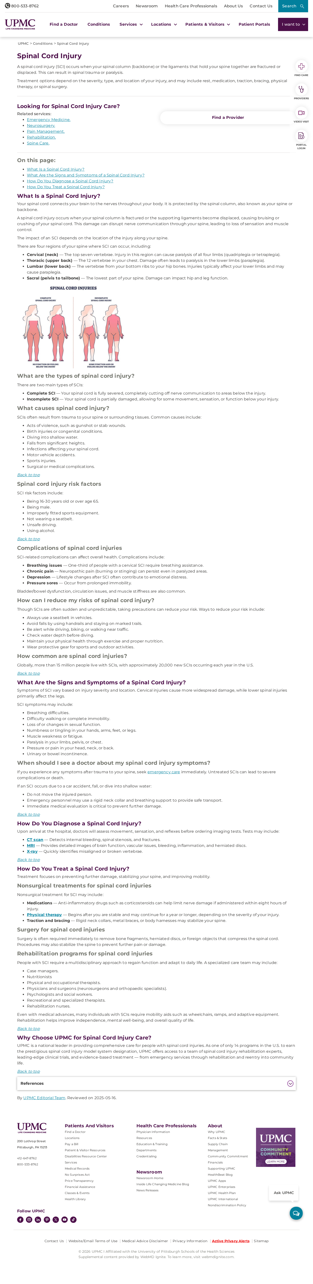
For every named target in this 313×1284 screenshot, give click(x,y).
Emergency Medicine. (48, 119)
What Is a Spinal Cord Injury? (56, 169)
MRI (31, 845)
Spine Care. (38, 143)
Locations (72, 1138)
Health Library (75, 1199)
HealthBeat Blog (220, 1174)
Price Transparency (79, 1181)
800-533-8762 (24, 6)
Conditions (99, 24)
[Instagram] (29, 1220)
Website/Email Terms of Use (93, 1241)
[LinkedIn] (38, 1220)
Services (71, 1162)
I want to (291, 24)
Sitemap (261, 1241)
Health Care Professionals (191, 6)
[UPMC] (20, 24)
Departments (146, 1150)
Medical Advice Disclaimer (145, 1241)
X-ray (32, 851)
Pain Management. (46, 131)
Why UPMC (216, 1132)
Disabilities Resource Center (86, 1156)
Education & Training (152, 1144)
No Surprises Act (77, 1174)
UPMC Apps (217, 1181)
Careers (121, 6)
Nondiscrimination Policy (227, 1205)
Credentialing (146, 1156)
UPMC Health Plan (222, 1193)
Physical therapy (44, 914)
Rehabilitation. (41, 137)
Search (289, 6)
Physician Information (153, 1132)
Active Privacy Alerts (230, 1241)
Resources (144, 1138)
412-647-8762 (27, 1158)
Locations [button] (162, 24)
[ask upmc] (296, 1213)
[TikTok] (73, 1220)
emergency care (163, 772)
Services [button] (129, 24)
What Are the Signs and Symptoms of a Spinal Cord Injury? (86, 175)
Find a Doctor (64, 24)
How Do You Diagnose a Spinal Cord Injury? (70, 181)
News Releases (147, 1190)
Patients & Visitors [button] (205, 24)
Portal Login (301, 146)
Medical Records (77, 1168)
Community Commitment (228, 1156)
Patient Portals (254, 24)
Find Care (301, 75)
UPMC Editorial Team (44, 1098)
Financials (215, 1162)
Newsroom (147, 6)
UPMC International (223, 1199)
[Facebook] (20, 1220)
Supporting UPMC (221, 1168)
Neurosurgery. (41, 125)
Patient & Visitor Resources (85, 1150)
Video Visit (301, 121)
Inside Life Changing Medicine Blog (162, 1184)
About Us (233, 6)
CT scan (35, 839)
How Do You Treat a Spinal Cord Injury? (66, 187)
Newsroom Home (150, 1178)
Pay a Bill (71, 1144)
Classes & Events (77, 1193)
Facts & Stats (217, 1138)
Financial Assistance (80, 1187)
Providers (301, 98)
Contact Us (261, 6)
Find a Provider (228, 117)
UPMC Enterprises (221, 1187)
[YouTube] (64, 1220)
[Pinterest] (47, 1220)
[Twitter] (56, 1220)
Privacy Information (190, 1241)
